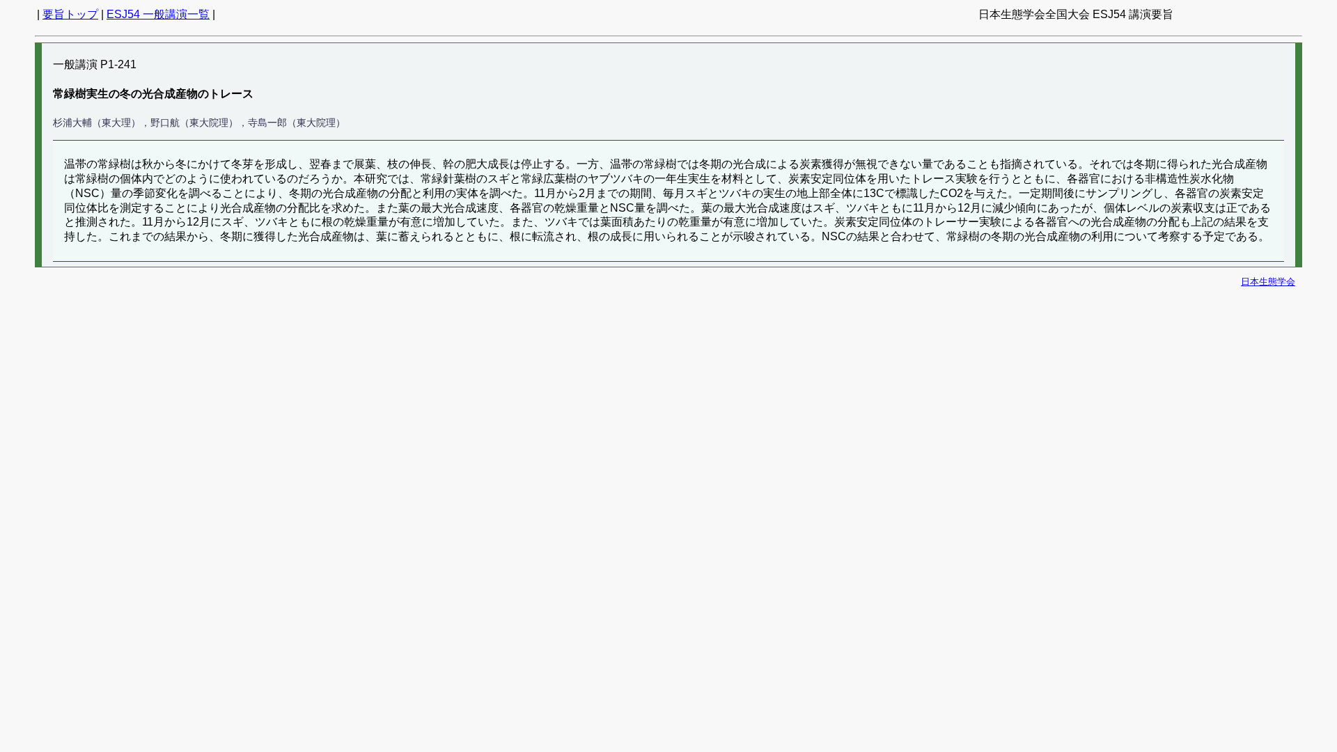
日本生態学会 (1268, 281)
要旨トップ (70, 14)
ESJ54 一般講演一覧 (158, 14)
